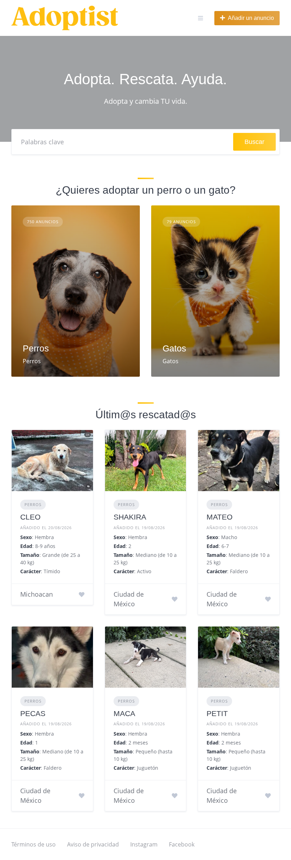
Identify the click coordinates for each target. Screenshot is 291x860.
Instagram (144, 844)
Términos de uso (33, 844)
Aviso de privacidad (93, 844)
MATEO (219, 517)
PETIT (217, 713)
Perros (36, 348)
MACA (124, 713)
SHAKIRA (130, 517)
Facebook (181, 844)
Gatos (174, 348)
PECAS (32, 713)
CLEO (30, 517)
